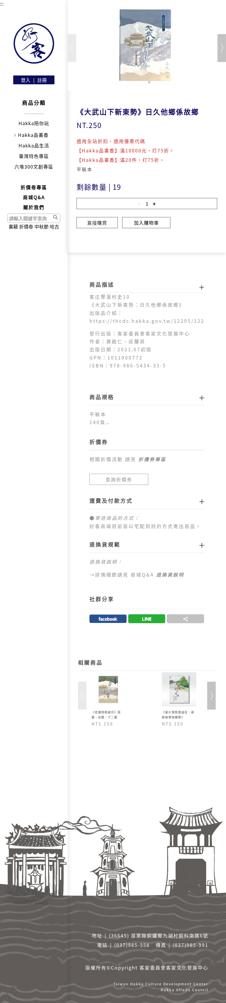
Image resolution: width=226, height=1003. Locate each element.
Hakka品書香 (33, 134)
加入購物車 (146, 222)
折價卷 (26, 226)
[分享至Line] (146, 618)
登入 (25, 79)
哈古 (54, 226)
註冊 (42, 79)
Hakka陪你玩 (34, 123)
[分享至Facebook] (108, 618)
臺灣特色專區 (34, 155)
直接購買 (97, 222)
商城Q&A (34, 197)
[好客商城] (34, 43)
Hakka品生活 (34, 145)
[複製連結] (185, 618)
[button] (144, 82)
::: (2, 3)
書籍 (13, 226)
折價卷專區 (34, 187)
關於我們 (33, 207)
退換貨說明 (170, 574)
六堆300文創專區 (33, 166)
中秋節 (41, 226)
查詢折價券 (119, 479)
